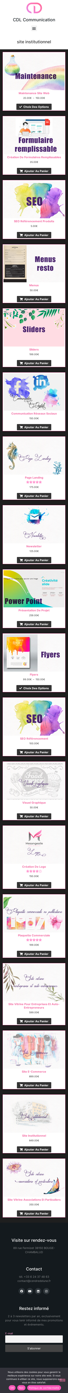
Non (21, 1387)
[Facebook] (21, 1291)
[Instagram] (46, 1291)
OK (12, 1387)
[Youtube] (30, 1291)
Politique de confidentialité (44, 1387)
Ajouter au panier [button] (36, 171)
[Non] (62, 1380)
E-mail (9, 1333)
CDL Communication (34, 19)
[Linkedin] (38, 1291)
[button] (34, 28)
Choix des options (36, 107)
